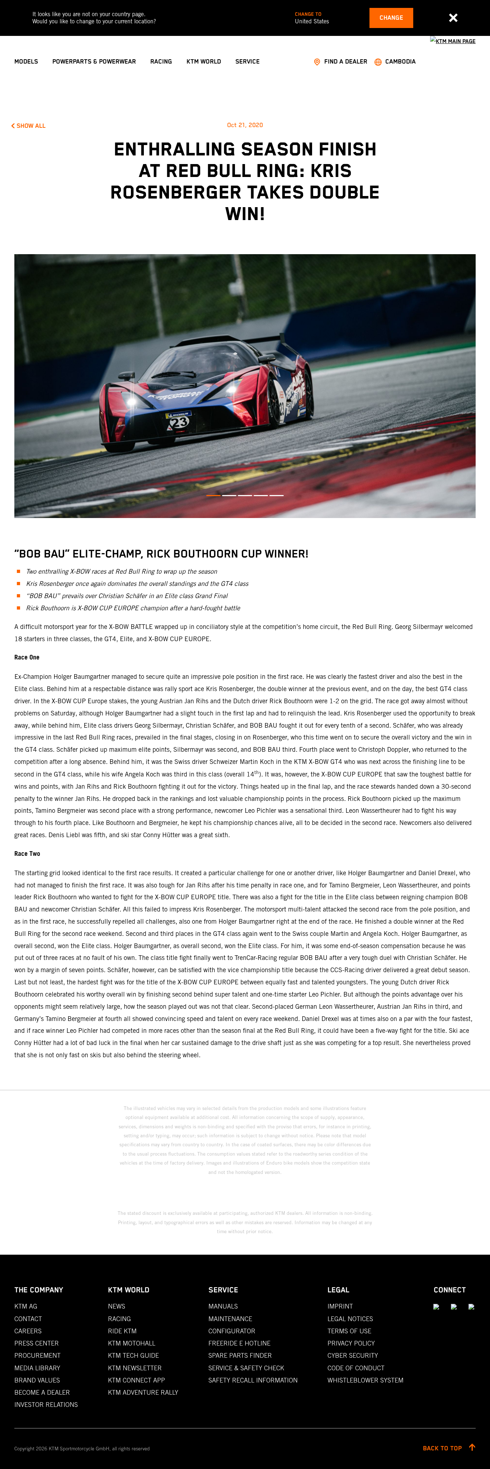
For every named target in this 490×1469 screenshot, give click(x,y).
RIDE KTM (122, 1331)
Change (391, 18)
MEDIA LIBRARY (37, 1368)
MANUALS (223, 1306)
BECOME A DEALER (42, 1392)
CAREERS (28, 1331)
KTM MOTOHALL (131, 1343)
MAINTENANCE (230, 1319)
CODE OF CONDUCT (356, 1368)
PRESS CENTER (36, 1343)
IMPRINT (340, 1306)
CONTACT (28, 1319)
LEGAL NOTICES (350, 1319)
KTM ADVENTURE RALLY (143, 1392)
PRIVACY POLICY (351, 1343)
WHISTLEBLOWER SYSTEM (366, 1380)
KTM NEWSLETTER (135, 1368)
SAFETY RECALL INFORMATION (253, 1380)
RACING (119, 1319)
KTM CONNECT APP (136, 1380)
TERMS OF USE (349, 1331)
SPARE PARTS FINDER (240, 1355)
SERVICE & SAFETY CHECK (246, 1368)
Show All (31, 126)
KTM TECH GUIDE (133, 1355)
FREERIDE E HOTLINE (239, 1343)
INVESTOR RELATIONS (46, 1404)
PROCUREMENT (37, 1355)
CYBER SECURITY (353, 1355)
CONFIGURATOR (231, 1331)
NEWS (116, 1306)
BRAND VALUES (37, 1380)
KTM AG (25, 1306)
